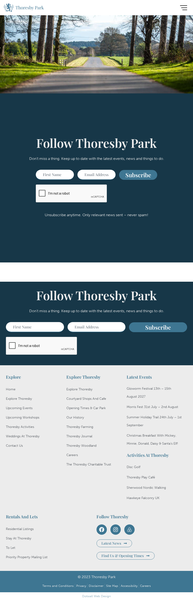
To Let (10, 548)
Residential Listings (20, 529)
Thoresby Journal (79, 436)
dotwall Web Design (96, 596)
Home (11, 389)
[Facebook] (101, 529)
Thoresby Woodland (81, 446)
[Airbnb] (129, 529)
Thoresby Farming (79, 427)
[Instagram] (115, 529)
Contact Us (14, 446)
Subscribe (138, 175)
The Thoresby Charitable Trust (88, 464)
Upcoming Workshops (22, 417)
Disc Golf (133, 467)
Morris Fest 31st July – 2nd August (152, 407)
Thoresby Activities (20, 427)
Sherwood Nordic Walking (146, 488)
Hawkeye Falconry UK (143, 498)
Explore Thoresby (19, 399)
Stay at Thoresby (18, 538)
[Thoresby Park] (24, 8)
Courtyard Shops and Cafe (86, 399)
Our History (75, 417)
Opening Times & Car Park (86, 408)
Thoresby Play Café (141, 477)
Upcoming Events (19, 408)
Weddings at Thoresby (23, 436)
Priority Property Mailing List (27, 557)
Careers (72, 455)
